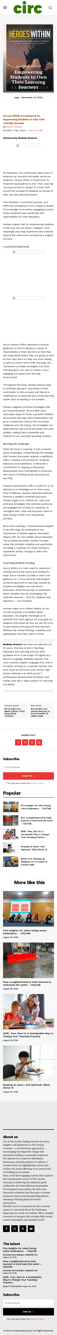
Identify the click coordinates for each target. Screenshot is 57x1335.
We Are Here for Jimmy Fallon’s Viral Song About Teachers (14, 712)
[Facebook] (18, 742)
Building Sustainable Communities (20, 1255)
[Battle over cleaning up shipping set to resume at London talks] (10, 861)
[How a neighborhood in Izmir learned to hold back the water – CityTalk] (10, 820)
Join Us (26, 1312)
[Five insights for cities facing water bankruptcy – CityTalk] (10, 806)
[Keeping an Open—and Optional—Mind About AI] (10, 848)
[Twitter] (25, 742)
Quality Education (28, 66)
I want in (27, 776)
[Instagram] (14, 1228)
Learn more (34, 130)
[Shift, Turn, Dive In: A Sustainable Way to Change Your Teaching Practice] (10, 834)
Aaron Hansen (14, 126)
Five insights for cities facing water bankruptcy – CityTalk (36, 807)
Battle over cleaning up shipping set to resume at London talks (34, 861)
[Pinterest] (32, 742)
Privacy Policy (37, 783)
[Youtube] (31, 1228)
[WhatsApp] (39, 742)
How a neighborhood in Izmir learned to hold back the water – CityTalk (37, 820)
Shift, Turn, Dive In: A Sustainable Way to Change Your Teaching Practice (35, 834)
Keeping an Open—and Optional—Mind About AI (34, 848)
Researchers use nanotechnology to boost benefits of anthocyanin (40, 712)
